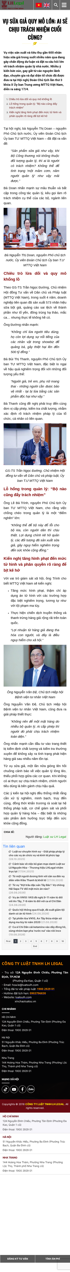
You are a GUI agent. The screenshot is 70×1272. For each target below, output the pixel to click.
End (35, 946)
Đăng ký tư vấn (17, 1258)
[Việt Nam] (39, 5)
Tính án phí (52, 1258)
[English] (47, 5)
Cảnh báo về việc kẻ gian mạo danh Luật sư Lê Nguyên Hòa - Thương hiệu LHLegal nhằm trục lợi (37, 867)
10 (63, 941)
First (8, 941)
